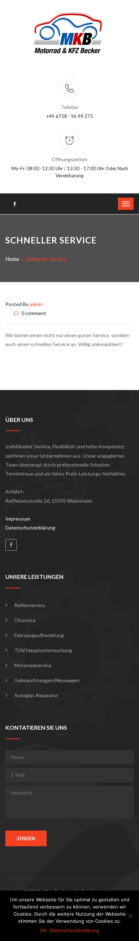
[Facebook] (11, 545)
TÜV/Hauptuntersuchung (43, 650)
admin (36, 304)
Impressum (17, 519)
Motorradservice (32, 665)
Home (12, 259)
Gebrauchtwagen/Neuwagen (46, 680)
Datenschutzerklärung (30, 527)
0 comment (33, 313)
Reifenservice (29, 605)
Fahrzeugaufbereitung (39, 635)
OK (43, 930)
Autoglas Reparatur (36, 695)
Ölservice (25, 620)
